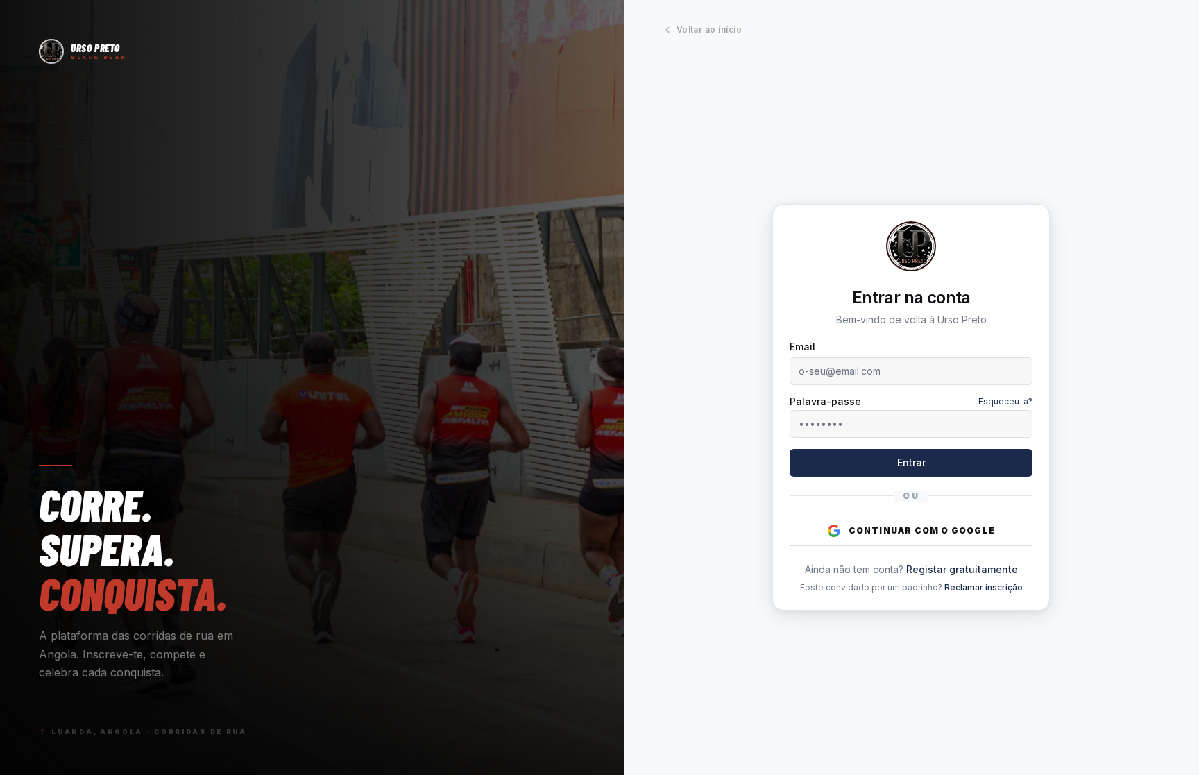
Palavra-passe (825, 402)
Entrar (911, 462)
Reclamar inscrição (983, 587)
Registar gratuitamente (962, 569)
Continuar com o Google (922, 530)
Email (802, 346)
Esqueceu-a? (1005, 401)
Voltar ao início (709, 29)
